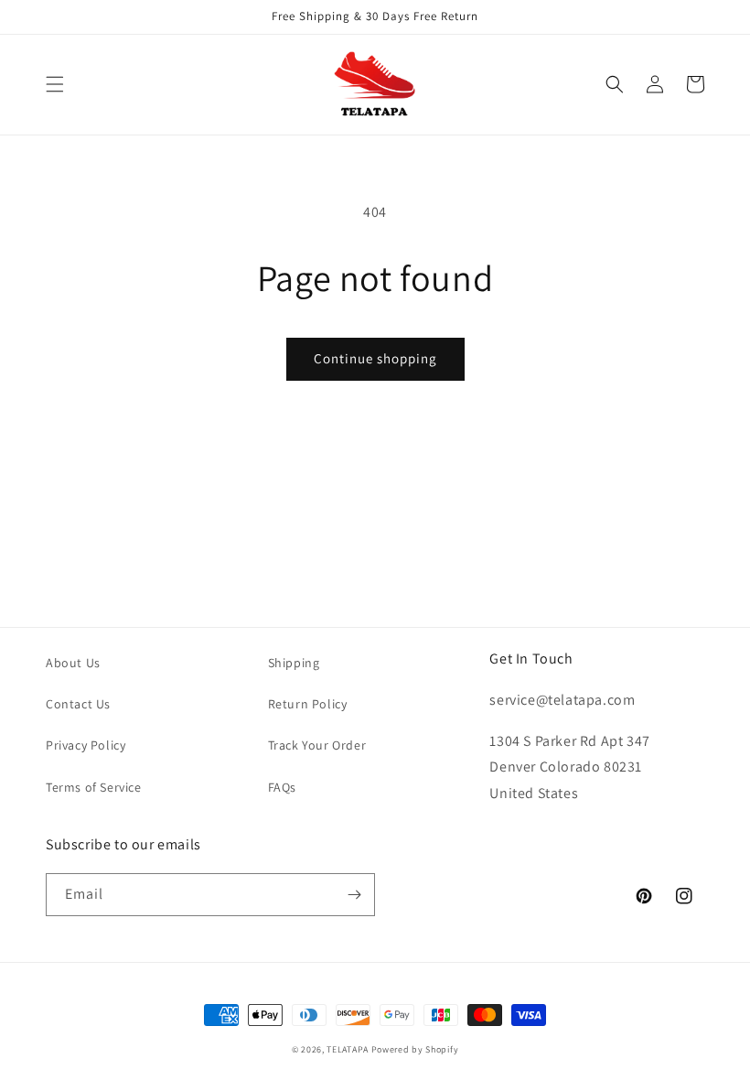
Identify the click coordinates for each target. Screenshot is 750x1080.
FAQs (282, 787)
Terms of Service (94, 787)
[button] (55, 84)
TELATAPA (348, 1049)
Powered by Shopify (415, 1049)
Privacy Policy (85, 745)
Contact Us (78, 704)
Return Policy (308, 704)
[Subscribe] (354, 894)
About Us (73, 662)
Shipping (294, 662)
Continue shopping (375, 358)
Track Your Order (317, 745)
